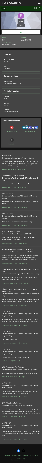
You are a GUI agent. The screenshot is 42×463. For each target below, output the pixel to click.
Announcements (28, 405)
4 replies (23, 376)
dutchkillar (15, 294)
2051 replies (23, 207)
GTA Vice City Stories (30, 369)
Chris (14, 252)
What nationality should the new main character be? (20, 270)
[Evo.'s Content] (21, 32)
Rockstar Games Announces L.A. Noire (17, 249)
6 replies (24, 263)
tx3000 (14, 314)
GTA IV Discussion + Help (30, 274)
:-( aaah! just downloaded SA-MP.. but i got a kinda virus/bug (19, 290)
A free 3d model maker (11, 231)
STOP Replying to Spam (11, 403)
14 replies (24, 243)
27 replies (22, 169)
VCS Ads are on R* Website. (13, 367)
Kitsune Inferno (17, 158)
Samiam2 (15, 234)
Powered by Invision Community (21, 460)
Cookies (35, 455)
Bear (13, 274)
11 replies (23, 417)
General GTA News (29, 252)
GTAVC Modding (30, 234)
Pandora (15, 178)
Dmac (14, 369)
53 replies (23, 325)
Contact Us (27, 455)
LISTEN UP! (6, 311)
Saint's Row (6, 156)
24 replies (22, 187)
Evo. (3, 158)
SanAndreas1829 (18, 196)
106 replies (24, 283)
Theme (6, 455)
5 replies (24, 305)
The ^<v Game (7, 194)
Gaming (31, 158)
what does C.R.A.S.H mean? (13, 176)
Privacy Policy (16, 455)
